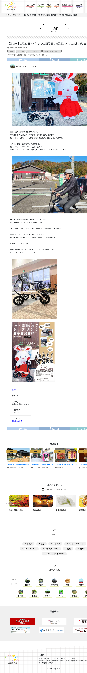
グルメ (29, 544)
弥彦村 (11, 51)
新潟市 (27, 585)
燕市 (67, 585)
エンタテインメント (76, 544)
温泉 (69, 549)
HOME (8, 15)
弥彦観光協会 (17, 421)
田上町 (61, 596)
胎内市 (20, 596)
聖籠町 (34, 596)
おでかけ (16, 15)
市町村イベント (30, 549)
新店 (42, 544)
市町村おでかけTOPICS (52, 51)
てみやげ (56, 544)
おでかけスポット (34, 51)
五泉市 (81, 585)
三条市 (41, 585)
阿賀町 (74, 596)
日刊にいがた (14, 585)
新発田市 (54, 585)
